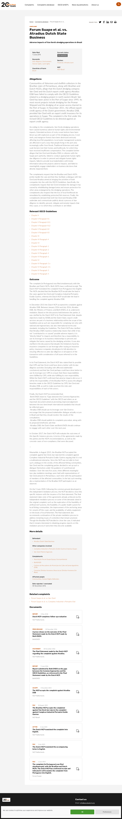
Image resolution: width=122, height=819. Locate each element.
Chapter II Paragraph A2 (40, 229)
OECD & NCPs (63, 5)
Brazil (34, 70)
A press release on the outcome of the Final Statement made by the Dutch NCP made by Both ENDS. (50, 634)
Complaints (29, 5)
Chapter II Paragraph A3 (40, 233)
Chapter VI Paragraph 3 (40, 270)
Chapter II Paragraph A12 (40, 226)
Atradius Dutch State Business (44, 541)
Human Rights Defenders (50, 579)
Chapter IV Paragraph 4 (40, 253)
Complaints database (45, 5)
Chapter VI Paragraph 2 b (40, 267)
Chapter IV (35, 243)
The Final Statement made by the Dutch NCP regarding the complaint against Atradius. (50, 653)
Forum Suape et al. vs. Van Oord (43, 598)
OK (82, 812)
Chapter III (35, 236)
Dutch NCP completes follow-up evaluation (50, 617)
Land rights (46, 64)
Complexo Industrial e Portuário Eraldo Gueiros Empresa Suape (55, 549)
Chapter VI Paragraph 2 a (40, 263)
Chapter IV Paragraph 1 (40, 246)
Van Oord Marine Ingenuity (43, 552)
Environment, (47, 61)
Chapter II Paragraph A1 (40, 219)
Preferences (107, 812)
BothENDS (37, 562)
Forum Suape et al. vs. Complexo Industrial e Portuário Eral (53, 602)
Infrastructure (69, 62)
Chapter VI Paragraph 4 (40, 274)
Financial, (60, 62)
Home (31, 22)
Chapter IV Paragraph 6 (40, 257)
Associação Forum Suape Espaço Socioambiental (50, 559)
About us (95, 5)
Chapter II (35, 215)
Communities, (37, 579)
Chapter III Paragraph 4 (40, 239)
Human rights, (37, 64)
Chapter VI (35, 260)
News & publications (80, 5)
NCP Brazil (61, 69)
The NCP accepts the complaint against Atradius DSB (51, 692)
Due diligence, (37, 61)
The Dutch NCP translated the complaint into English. (50, 731)
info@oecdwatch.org (87, 803)
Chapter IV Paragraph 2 (40, 250)
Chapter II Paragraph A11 (40, 222)
